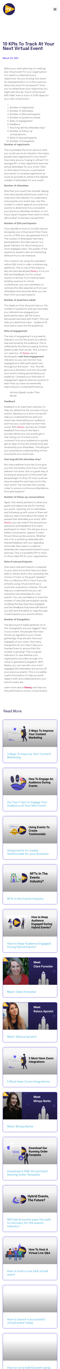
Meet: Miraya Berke (20, 1126)
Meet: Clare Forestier (21, 992)
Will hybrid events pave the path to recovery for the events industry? (29, 1223)
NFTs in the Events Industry (25, 898)
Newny (34, 271)
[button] (55, 9)
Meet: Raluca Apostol (21, 1036)
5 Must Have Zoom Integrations (28, 1081)
